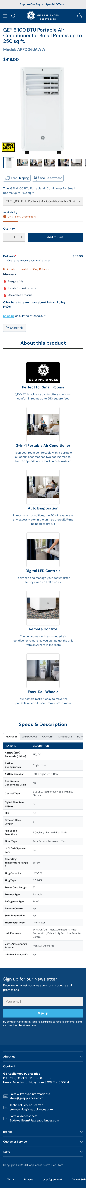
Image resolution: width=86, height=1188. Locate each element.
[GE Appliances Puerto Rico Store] (43, 16)
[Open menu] (5, 16)
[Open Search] (13, 16)
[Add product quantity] (21, 237)
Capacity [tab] (48, 736)
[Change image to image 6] (76, 162)
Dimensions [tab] (65, 736)
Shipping (8, 316)
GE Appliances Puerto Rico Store (44, 1165)
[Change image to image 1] (8, 162)
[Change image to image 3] (36, 162)
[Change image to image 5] (63, 162)
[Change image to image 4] (49, 162)
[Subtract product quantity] (7, 237)
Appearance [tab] (29, 736)
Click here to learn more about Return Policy (34, 302)
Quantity (9, 228)
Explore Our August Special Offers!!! (43, 4)
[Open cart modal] (79, 16)
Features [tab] (11, 736)
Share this (16, 328)
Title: (39, 191)
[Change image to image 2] (22, 162)
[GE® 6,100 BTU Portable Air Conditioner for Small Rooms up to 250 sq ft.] (43, 110)
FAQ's (7, 306)
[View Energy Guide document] (8, 147)
